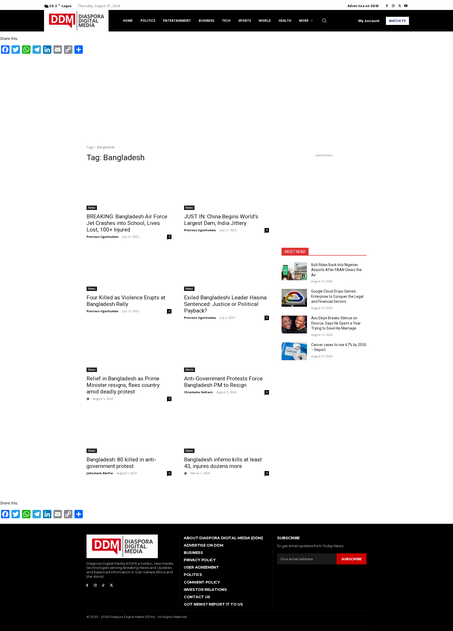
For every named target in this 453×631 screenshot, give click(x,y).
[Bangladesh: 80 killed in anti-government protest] (129, 432)
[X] (399, 6)
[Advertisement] (226, 98)
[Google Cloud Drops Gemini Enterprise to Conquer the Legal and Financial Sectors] (294, 298)
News (91, 207)
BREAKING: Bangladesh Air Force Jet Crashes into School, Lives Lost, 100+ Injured (127, 223)
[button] (324, 20)
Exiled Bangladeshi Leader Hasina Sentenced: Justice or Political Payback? (225, 304)
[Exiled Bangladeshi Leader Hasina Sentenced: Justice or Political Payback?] (226, 270)
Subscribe (351, 559)
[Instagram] (393, 6)
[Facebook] (387, 6)
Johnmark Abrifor (100, 473)
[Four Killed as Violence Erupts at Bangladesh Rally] (129, 270)
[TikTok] (103, 585)
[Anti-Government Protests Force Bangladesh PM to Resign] (226, 351)
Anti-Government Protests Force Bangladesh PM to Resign (223, 381)
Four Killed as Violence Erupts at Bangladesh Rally (126, 300)
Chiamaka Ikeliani (198, 392)
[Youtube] (406, 6)
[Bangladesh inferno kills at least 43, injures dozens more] (226, 432)
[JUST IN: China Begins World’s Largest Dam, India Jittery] (226, 189)
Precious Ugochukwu (102, 237)
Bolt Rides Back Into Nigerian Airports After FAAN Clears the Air (336, 270)
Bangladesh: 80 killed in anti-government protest (121, 462)
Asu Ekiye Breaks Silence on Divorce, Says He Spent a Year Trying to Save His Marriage (336, 323)
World (189, 369)
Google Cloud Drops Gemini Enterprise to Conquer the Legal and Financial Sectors (337, 296)
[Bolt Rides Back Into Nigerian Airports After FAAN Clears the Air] (294, 271)
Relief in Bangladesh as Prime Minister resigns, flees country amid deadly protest (123, 385)
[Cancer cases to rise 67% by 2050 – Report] (294, 351)
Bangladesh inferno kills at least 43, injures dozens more (223, 462)
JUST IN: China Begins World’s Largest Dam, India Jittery (221, 219)
